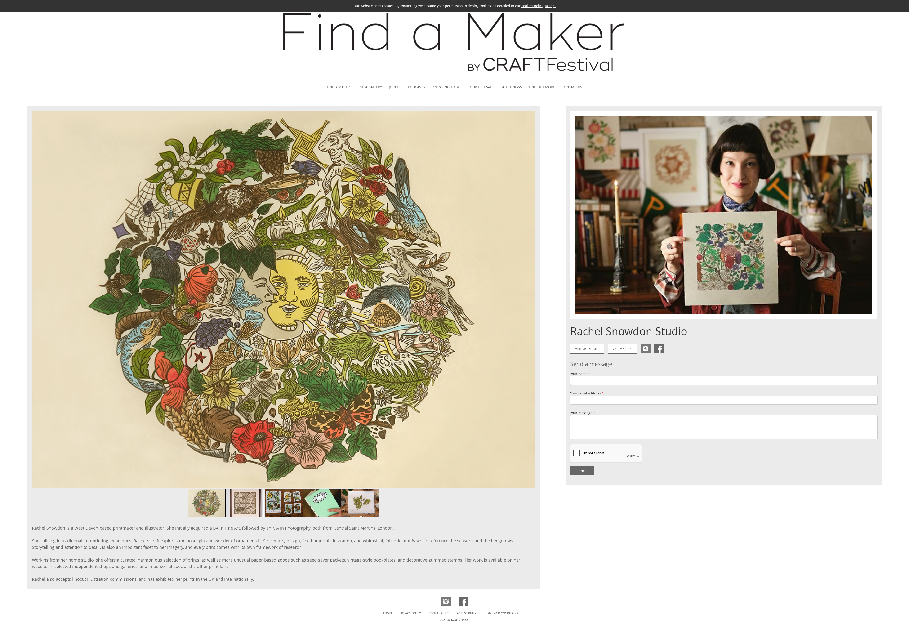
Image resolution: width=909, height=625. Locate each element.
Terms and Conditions (501, 613)
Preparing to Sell (447, 87)
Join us (395, 87)
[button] (531, 300)
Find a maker (338, 87)
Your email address (587, 393)
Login (387, 613)
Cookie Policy (439, 613)
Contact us (572, 87)
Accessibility (466, 613)
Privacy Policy (410, 613)
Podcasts (416, 87)
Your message (582, 413)
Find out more (542, 87)
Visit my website (587, 349)
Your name (580, 373)
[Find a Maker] (454, 78)
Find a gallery (369, 87)
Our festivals (482, 87)
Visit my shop (622, 349)
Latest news (511, 87)
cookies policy (532, 6)
